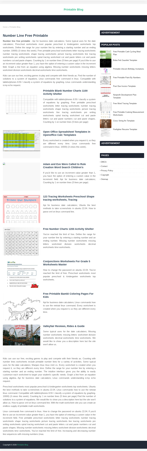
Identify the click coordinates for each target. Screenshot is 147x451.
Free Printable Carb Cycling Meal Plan (127, 53)
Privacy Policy (107, 170)
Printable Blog (73, 9)
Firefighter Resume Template (125, 129)
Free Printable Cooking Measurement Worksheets (128, 113)
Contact (104, 166)
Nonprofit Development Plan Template (124, 96)
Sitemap (104, 179)
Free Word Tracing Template (125, 103)
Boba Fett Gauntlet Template (125, 60)
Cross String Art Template (124, 121)
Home (5, 27)
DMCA (104, 162)
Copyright (105, 175)
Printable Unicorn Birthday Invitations (128, 69)
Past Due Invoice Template (124, 86)
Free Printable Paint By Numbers (127, 77)
